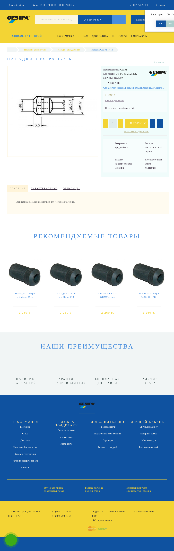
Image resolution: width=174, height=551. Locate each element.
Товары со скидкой (107, 447)
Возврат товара (66, 437)
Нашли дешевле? (114, 100)
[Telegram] (138, 516)
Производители (108, 427)
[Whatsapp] (132, 515)
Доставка (100, 36)
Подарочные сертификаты (107, 433)
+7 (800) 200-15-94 (61, 516)
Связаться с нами (66, 430)
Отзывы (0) (71, 188)
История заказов (148, 433)
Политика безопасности (25, 447)
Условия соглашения (25, 454)
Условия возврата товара (25, 461)
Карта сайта (66, 444)
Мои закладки (149, 440)
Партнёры (108, 440)
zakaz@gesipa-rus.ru (144, 511)
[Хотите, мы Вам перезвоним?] (11, 540)
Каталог (25, 467)
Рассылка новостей (149, 447)
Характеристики (44, 188)
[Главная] (11, 49)
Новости (119, 36)
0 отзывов (159, 61)
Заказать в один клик (136, 131)
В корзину (137, 123)
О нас (83, 36)
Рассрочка (66, 36)
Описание (17, 188)
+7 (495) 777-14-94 (61, 511)
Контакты (139, 36)
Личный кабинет (149, 427)
